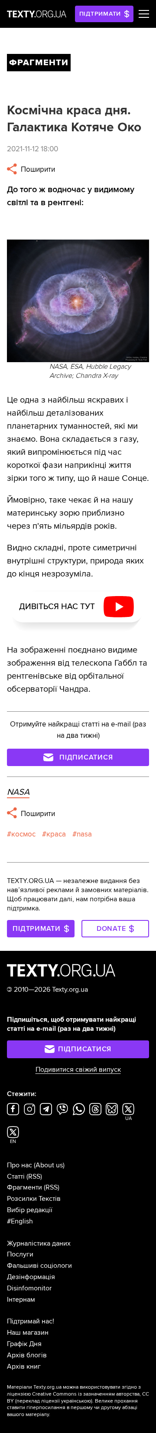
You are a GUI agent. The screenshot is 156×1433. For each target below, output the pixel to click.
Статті (16, 1176)
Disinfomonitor (29, 1288)
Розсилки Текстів (34, 1198)
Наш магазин (28, 1332)
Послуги (20, 1254)
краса (56, 834)
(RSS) (34, 1176)
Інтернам (21, 1299)
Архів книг (24, 1366)
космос (23, 834)
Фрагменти (24, 1187)
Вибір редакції (29, 1210)
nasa (84, 834)
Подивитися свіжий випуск (78, 1069)
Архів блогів (27, 1355)
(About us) (49, 1165)
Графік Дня (24, 1344)
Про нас (19, 1165)
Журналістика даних (39, 1243)
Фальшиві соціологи (39, 1265)
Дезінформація (31, 1277)
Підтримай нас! (30, 1321)
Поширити (37, 169)
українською (76, 1401)
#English (20, 1221)
